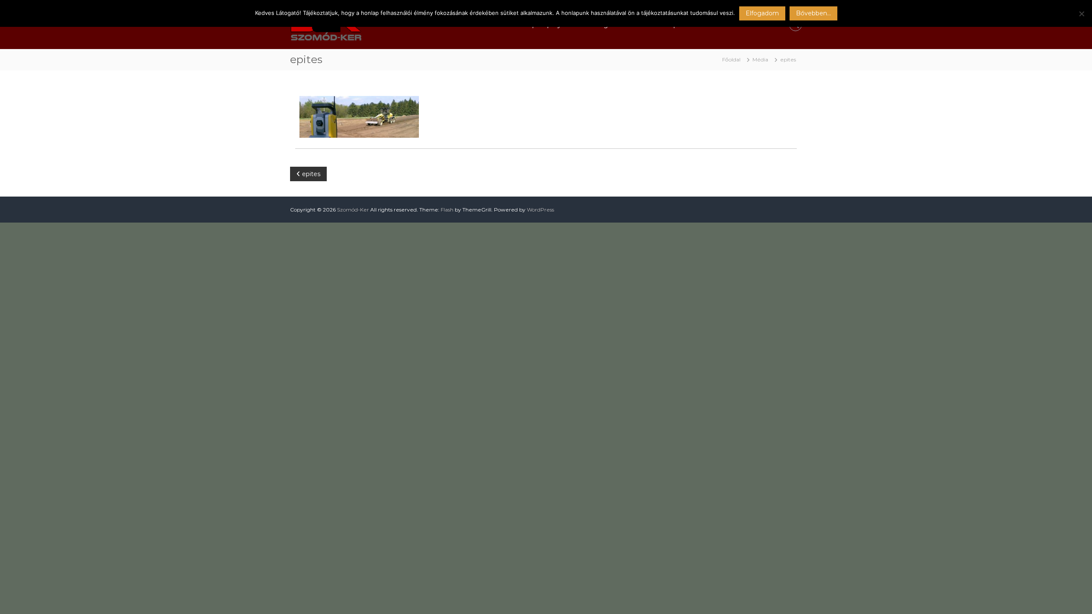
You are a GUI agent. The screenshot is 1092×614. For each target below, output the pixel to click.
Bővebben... (813, 13)
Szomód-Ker (353, 209)
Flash (447, 209)
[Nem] (1081, 13)
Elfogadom (762, 13)
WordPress (540, 209)
